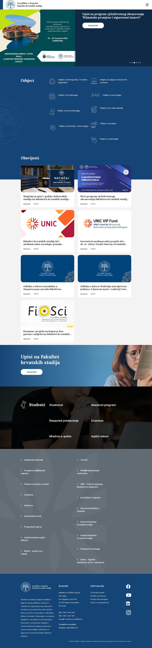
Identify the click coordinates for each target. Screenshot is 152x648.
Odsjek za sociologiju (112, 95)
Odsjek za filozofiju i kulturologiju (73, 126)
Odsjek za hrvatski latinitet (111, 108)
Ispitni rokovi (99, 436)
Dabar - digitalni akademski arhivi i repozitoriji (90, 561)
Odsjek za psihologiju (109, 139)
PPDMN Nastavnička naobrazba (88, 472)
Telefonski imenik (97, 592)
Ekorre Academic (126, 641)
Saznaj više (26, 204)
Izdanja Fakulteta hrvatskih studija (86, 536)
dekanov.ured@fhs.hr (74, 619)
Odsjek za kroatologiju (68, 95)
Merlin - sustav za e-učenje (32, 552)
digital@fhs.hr (72, 628)
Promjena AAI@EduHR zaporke (33, 472)
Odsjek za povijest (108, 123)
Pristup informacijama (99, 599)
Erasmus (97, 420)
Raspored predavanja (63, 420)
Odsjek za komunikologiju (68, 110)
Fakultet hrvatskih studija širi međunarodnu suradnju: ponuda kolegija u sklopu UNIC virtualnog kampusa (43, 245)
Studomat (56, 405)
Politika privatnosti (98, 596)
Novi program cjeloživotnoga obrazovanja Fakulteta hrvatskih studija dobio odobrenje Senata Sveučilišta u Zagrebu (104, 200)
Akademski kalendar (33, 460)
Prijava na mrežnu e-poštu (36, 484)
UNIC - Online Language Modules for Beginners (90, 485)
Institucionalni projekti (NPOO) (33, 539)
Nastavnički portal (32, 516)
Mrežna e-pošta (60, 436)
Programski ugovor (33, 527)
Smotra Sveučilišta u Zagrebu (88, 509)
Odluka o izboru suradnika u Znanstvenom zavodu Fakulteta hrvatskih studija (42, 289)
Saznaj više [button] (93, 29)
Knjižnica (28, 505)
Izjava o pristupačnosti (99, 602)
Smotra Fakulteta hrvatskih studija (86, 523)
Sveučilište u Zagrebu (90, 497)
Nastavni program (103, 405)
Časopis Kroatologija (90, 549)
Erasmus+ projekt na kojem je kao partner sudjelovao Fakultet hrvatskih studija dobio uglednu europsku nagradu (46, 335)
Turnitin (84, 460)
